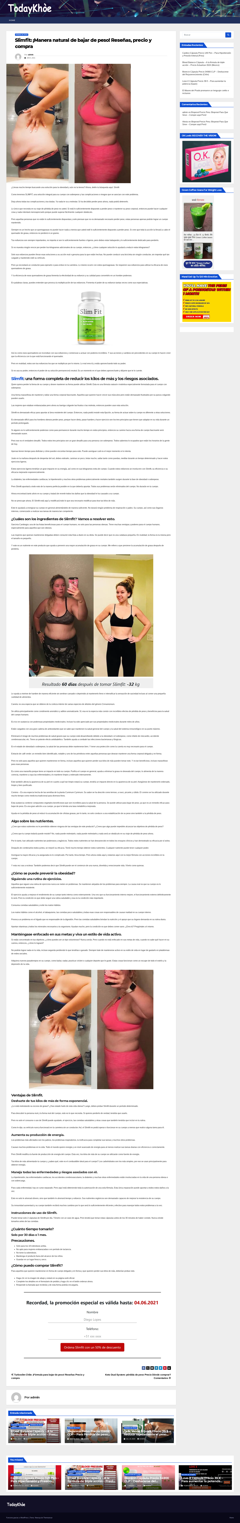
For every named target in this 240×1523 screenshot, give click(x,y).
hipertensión (16, 1474)
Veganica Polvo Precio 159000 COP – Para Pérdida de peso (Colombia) (89, 1434)
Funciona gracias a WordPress (17, 1518)
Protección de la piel (133, 1474)
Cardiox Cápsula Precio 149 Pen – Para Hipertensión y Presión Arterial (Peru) (35, 1481)
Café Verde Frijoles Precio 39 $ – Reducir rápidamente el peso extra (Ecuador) (147, 1434)
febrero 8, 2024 (77, 1486)
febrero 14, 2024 (21, 1486)
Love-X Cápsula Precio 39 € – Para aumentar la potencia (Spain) (202, 1481)
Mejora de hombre (188, 1474)
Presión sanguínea (18, 1428)
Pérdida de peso (22, 34)
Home (12, 20)
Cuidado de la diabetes (20, 1424)
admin (31, 55)
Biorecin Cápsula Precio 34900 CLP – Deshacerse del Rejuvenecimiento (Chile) (146, 1481)
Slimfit (17, 378)
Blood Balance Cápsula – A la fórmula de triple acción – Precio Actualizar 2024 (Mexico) (34, 1434)
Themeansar (47, 1518)
